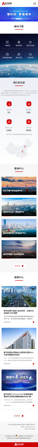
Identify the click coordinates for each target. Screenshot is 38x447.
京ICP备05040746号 (10, 436)
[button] (17, 18)
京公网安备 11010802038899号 (25, 436)
